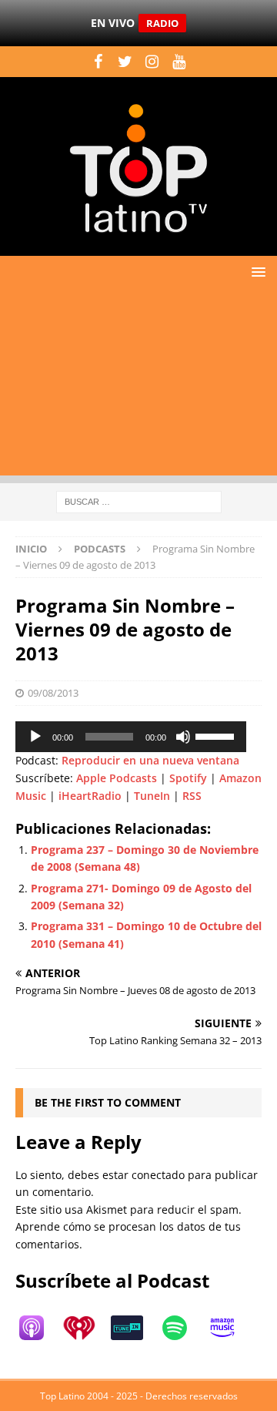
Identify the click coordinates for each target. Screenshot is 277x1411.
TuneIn (152, 795)
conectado (158, 1174)
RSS (192, 795)
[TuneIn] (135, 1327)
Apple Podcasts (116, 778)
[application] (130, 736)
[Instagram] (151, 61)
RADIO (162, 23)
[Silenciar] (183, 736)
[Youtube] (178, 61)
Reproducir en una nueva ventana (150, 760)
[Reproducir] (35, 736)
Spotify (188, 778)
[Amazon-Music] (230, 1327)
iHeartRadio (90, 795)
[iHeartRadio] (87, 1327)
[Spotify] (182, 1327)
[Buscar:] (139, 500)
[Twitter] (125, 61)
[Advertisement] (138, 386)
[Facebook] (98, 61)
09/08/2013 (53, 693)
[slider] (217, 735)
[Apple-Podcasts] (39, 1327)
